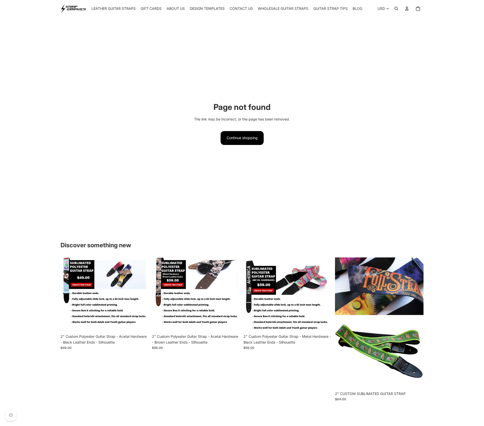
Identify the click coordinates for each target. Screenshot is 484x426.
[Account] (406, 8)
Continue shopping (242, 138)
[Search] (396, 8)
